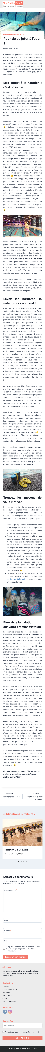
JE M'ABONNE (22, 1038)
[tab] (18, 861)
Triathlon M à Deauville (16, 850)
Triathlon (20, 34)
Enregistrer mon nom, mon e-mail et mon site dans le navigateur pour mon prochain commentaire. (23, 949)
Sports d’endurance (10, 990)
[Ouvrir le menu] (40, 4)
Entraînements (9, 34)
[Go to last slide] (6, 839)
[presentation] (22, 832)
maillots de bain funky (16, 579)
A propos (6, 987)
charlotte (9, 48)
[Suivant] (39, 839)
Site (6, 941)
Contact (5, 998)
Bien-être (6, 992)
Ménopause (7, 995)
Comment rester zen (11, 795)
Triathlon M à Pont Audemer (34, 796)
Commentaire (10, 890)
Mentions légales (9, 1001)
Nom (7, 920)
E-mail (7, 931)
